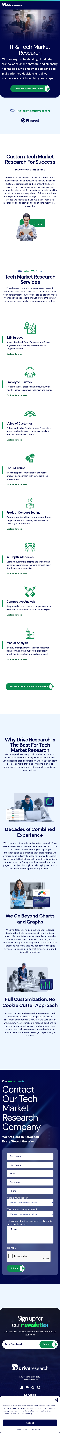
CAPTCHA (11, 1248)
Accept (30, 1422)
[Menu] (55, 4)
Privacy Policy (35, 1429)
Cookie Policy (22, 1429)
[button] (55, 1399)
